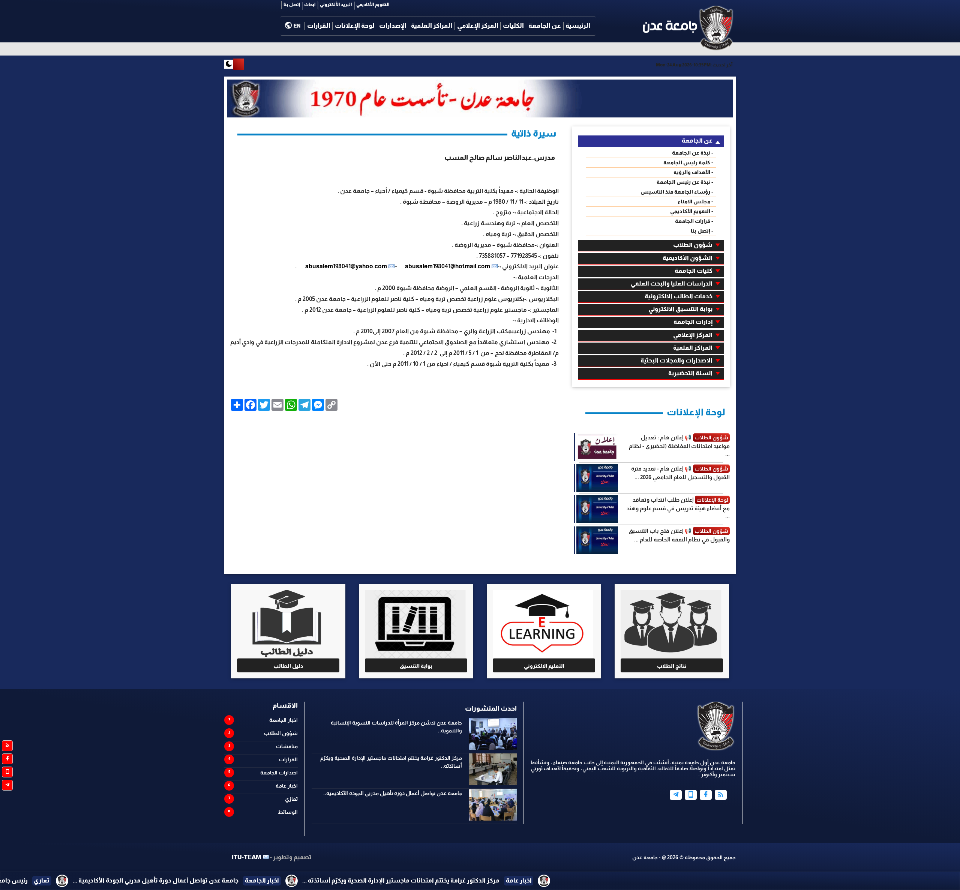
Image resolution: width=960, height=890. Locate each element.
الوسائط (288, 812)
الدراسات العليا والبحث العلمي (671, 283)
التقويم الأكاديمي (373, 4)
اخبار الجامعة (283, 720)
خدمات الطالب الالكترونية (678, 296)
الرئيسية (578, 25)
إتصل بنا (292, 4)
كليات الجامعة (693, 271)
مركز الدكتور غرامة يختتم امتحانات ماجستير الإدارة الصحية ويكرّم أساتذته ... (506, 880)
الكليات (513, 25)
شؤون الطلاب (692, 245)
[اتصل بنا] (7, 772)
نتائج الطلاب (672, 666)
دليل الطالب (288, 666)
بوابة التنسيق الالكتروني (680, 309)
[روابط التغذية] (7, 745)
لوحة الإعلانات (355, 25)
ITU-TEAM (246, 857)
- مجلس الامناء (695, 201)
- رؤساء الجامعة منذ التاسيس (676, 192)
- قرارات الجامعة (694, 221)
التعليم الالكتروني (544, 666)
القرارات (318, 25)
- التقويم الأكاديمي (691, 211)
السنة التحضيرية (690, 373)
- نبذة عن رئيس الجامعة (685, 182)
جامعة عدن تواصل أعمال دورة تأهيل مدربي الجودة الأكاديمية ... (261, 880)
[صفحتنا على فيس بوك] (7, 758)
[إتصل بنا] (691, 795)
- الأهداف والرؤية (693, 172)
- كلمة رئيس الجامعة (688, 162)
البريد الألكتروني (336, 4)
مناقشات (287, 746)
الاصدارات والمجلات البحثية (676, 360)
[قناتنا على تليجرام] (7, 785)
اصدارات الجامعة (279, 773)
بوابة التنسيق (416, 666)
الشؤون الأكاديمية (687, 258)
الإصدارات (392, 25)
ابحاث (310, 4)
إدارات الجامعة (693, 322)
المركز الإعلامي (477, 25)
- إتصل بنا (702, 231)
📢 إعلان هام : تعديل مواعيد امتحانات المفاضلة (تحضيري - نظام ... (679, 445)
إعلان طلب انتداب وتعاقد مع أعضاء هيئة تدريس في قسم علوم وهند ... (678, 507)
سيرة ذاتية (533, 133)
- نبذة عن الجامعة (692, 153)
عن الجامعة (544, 25)
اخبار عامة (287, 786)
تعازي (291, 799)
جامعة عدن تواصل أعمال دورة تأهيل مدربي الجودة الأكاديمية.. (392, 793)
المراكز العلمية (431, 25)
